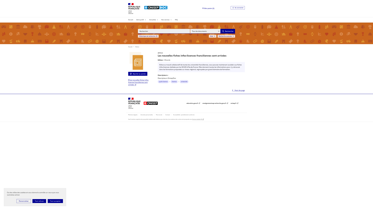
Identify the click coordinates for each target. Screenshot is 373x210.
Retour (137, 47)
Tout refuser (39, 201)
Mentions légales (133, 115)
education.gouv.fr (192, 103)
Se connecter (239, 8)
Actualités (152, 20)
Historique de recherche (147, 36)
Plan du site (159, 115)
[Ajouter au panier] (131, 74)
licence (174, 82)
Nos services (165, 20)
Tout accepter (55, 201)
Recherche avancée (225, 36)
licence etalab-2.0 (197, 119)
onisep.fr (234, 103)
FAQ (176, 20)
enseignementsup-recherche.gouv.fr (214, 103)
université (184, 82)
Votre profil (140, 20)
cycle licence (163, 82)
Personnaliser (24, 201)
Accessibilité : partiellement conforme (183, 115)
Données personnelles (147, 115)
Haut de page (239, 90)
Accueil (130, 20)
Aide (211, 36)
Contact (167, 115)
